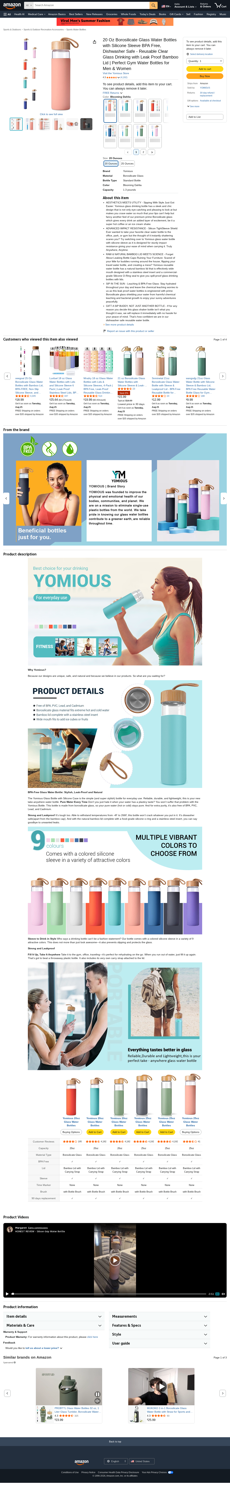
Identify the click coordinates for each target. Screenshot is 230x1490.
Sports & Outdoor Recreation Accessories (44, 29)
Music (223, 14)
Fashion (198, 14)
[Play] (6, 1294)
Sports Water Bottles (76, 29)
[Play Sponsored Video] (161, 1387)
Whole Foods (128, 14)
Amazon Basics (57, 14)
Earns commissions (38, 1227)
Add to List (194, 116)
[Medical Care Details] (44, 14)
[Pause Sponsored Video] (98, 1394)
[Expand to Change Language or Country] (170, 6)
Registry (211, 14)
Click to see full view (51, 114)
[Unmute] (223, 1294)
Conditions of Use (70, 1472)
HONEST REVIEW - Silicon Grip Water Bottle (40, 1231)
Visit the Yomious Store (116, 73)
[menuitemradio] (217, 1294)
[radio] (16, 124)
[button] (7, 14)
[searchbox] (91, 5)
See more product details (119, 324)
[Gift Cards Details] (182, 14)
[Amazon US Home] (81, 1462)
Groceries (111, 14)
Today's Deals (147, 14)
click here (92, 1336)
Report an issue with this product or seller (130, 331)
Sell (188, 14)
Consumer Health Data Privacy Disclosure (118, 1472)
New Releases (94, 14)
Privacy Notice (88, 1472)
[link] (30, 385)
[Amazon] (12, 5)
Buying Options (71, 1132)
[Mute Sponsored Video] (98, 1401)
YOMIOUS (205, 88)
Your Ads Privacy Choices (154, 1472)
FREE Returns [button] (111, 92)
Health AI (19, 14)
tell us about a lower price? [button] (43, 1348)
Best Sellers (76, 14)
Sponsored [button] (8, 1362)
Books (162, 14)
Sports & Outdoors (12, 29)
